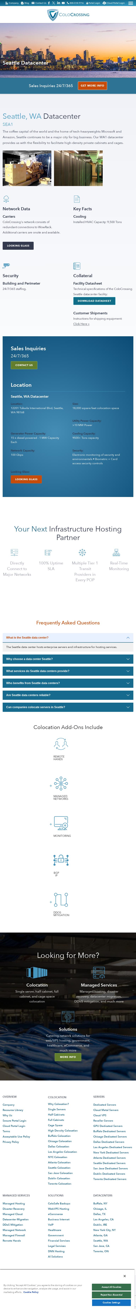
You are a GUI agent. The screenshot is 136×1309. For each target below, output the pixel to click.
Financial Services (59, 1241)
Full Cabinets (56, 1120)
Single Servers (57, 1109)
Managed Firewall (14, 1235)
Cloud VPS (99, 1115)
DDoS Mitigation (13, 1225)
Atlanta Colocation (59, 1162)
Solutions (68, 1029)
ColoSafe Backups (59, 1203)
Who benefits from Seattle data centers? (33, 683)
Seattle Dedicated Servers (109, 1163)
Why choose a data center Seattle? (29, 659)
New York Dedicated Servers (111, 1152)
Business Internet (58, 1219)
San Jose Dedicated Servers (110, 1168)
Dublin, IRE (100, 1225)
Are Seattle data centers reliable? (28, 695)
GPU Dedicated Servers (108, 1126)
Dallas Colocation (58, 1146)
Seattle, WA (100, 1241)
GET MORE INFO (92, 85)
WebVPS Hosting (58, 1209)
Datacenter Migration (16, 1219)
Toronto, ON (101, 1251)
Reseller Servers (103, 1120)
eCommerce (55, 1214)
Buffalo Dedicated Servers (109, 1131)
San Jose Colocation (60, 1173)
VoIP (50, 1225)
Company (9, 1105)
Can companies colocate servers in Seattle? (35, 707)
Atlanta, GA (100, 1235)
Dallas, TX (99, 1214)
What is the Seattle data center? (27, 637)
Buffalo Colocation (59, 1136)
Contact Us (24, 365)
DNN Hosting (56, 1251)
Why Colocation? (58, 1104)
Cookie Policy (30, 1292)
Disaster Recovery (14, 1209)
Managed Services (99, 985)
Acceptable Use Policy (16, 1136)
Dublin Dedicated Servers (109, 1174)
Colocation (37, 985)
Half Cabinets (56, 1114)
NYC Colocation (57, 1157)
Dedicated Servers (104, 1105)
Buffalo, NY (100, 1203)
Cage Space (55, 1125)
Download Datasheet (94, 301)
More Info (68, 1057)
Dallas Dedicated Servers (108, 1142)
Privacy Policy (11, 1142)
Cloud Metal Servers (105, 1110)
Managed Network (14, 1230)
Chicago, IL (100, 1209)
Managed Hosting (14, 1203)
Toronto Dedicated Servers (109, 1179)
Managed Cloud (13, 1214)
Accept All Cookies (111, 1287)
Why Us (7, 1115)
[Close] (125, 1276)
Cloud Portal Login (14, 1126)
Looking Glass (18, 245)
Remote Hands (12, 1241)
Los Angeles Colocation (62, 1152)
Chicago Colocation (60, 1141)
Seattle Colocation (59, 1168)
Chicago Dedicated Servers (110, 1136)
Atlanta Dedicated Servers (109, 1158)
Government (56, 1235)
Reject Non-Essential (111, 1294)
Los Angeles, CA (103, 1219)
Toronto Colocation (59, 1183)
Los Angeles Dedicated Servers (112, 1147)
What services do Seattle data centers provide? (37, 671)
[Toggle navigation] (130, 3)
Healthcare (54, 1230)
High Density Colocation (63, 1130)
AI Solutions (55, 1257)
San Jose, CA (101, 1246)
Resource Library (13, 1110)
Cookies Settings (111, 1302)
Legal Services (57, 1246)
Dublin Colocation (59, 1178)
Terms (6, 1131)
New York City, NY (104, 1230)
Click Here (80, 324)
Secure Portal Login (14, 1120)
